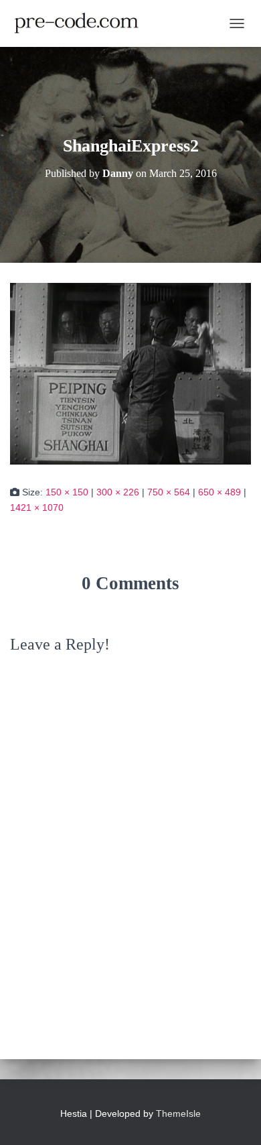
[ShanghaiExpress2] (130, 373)
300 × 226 (117, 492)
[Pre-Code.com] (81, 23)
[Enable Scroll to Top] (234, 1118)
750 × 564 (168, 492)
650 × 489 (219, 492)
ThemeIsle (178, 1113)
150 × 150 (67, 492)
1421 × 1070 (37, 507)
